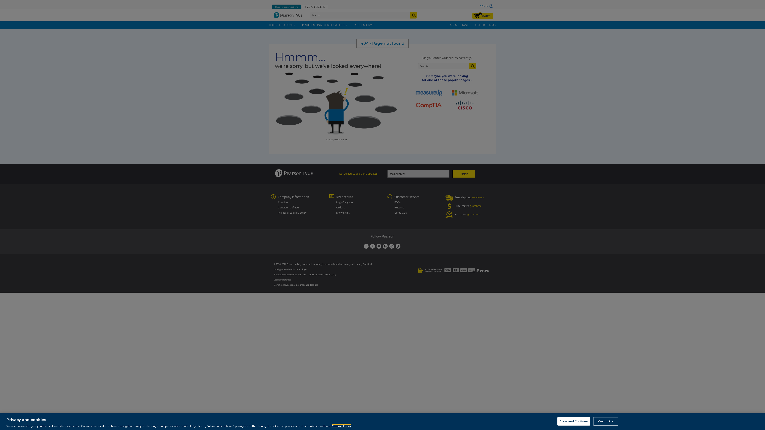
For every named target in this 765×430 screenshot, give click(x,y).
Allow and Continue (574, 421)
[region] (382, 421)
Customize (605, 421)
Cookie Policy (341, 425)
